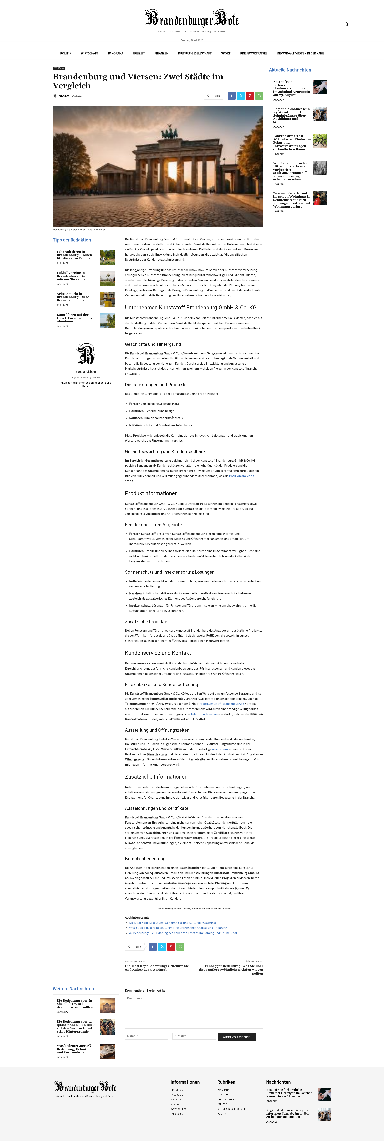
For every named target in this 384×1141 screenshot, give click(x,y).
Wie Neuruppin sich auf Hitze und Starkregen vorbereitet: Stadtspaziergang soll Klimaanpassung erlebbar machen (292, 171)
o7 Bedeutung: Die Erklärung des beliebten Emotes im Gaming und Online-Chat (183, 933)
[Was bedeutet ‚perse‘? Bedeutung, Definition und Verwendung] (107, 1051)
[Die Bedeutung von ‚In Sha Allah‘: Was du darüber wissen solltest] (107, 1006)
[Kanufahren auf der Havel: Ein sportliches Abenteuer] (107, 320)
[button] (346, 24)
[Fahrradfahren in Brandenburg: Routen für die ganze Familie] (107, 257)
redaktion (64, 95)
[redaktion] (55, 96)
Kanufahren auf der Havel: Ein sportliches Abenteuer (74, 318)
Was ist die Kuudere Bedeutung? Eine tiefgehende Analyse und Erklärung (178, 928)
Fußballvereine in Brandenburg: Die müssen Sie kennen (72, 276)
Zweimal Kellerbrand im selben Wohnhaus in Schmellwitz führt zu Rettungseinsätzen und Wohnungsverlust (291, 200)
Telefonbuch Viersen (205, 714)
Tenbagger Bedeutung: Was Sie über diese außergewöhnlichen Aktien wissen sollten (231, 969)
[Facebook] (232, 96)
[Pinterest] (250, 96)
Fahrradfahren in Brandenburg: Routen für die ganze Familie (74, 255)
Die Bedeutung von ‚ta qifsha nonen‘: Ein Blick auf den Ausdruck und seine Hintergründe (75, 1027)
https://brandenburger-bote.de (85, 377)
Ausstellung (220, 749)
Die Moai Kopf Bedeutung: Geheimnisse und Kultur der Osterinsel (173, 923)
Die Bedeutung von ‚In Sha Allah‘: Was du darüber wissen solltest (75, 1004)
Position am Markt (242, 476)
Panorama (59, 68)
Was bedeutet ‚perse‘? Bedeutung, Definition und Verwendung (74, 1049)
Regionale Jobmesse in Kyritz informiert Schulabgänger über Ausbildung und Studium (291, 115)
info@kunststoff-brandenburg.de (221, 704)
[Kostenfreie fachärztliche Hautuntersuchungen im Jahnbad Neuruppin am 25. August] (320, 87)
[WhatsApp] (259, 96)
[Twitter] (241, 96)
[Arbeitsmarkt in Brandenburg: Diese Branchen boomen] (107, 299)
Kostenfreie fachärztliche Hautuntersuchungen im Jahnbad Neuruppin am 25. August (291, 88)
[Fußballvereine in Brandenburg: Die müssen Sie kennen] (107, 278)
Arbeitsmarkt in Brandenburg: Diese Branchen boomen (73, 297)
